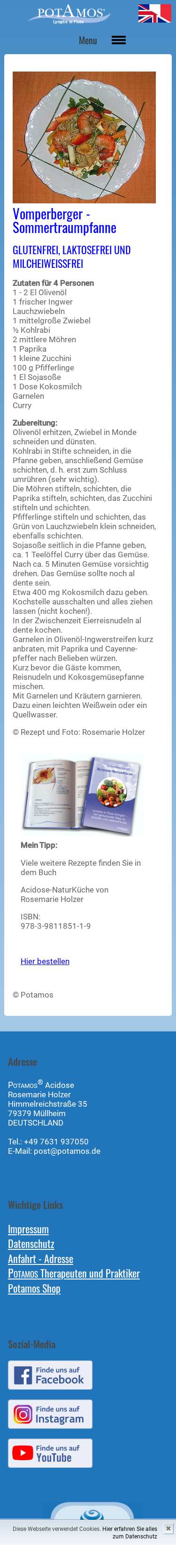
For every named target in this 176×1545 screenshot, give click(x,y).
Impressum (28, 1228)
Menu (88, 40)
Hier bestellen (45, 961)
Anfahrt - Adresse (40, 1258)
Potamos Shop (34, 1288)
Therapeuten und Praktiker (74, 1272)
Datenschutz (31, 1243)
